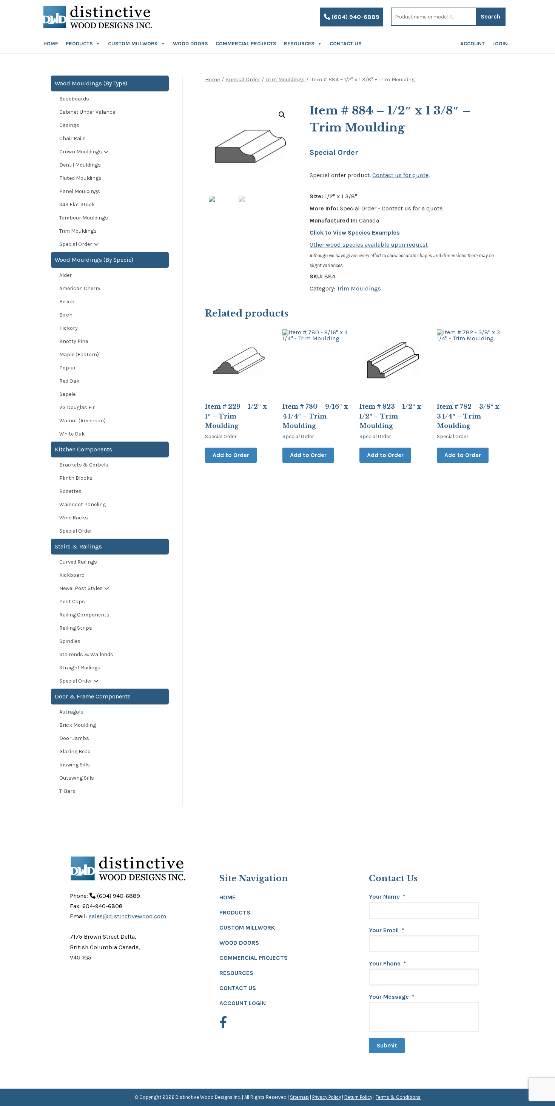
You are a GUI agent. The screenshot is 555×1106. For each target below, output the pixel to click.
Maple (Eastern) (79, 354)
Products (79, 43)
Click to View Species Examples (355, 232)
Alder (65, 275)
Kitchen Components (83, 449)
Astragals (71, 712)
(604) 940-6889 (354, 16)
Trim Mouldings (285, 79)
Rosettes (70, 491)
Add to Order (231, 455)
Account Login (242, 1003)
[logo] (97, 17)
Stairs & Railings (78, 546)
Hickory (68, 328)
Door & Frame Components (93, 696)
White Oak (72, 434)
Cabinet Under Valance (87, 112)
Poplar (67, 368)
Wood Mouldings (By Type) (91, 83)
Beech (66, 301)
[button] (282, 115)
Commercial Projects (246, 43)
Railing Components (84, 615)
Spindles (69, 641)
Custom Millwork (133, 43)
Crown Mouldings (80, 151)
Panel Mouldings (79, 191)
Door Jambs (74, 738)
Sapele (67, 394)
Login (500, 43)
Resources (299, 43)
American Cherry (79, 288)
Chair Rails (72, 138)
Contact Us (346, 43)
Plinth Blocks (75, 478)
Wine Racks (73, 517)
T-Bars (67, 791)
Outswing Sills (76, 778)
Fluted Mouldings (80, 178)
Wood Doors (190, 43)
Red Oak (69, 381)
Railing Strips (75, 628)
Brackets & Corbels (83, 465)
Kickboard (72, 575)
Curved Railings (78, 562)
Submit (386, 1045)
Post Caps (72, 601)
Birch (65, 315)
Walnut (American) (82, 420)
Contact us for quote (400, 175)
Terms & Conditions (398, 1097)
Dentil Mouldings (80, 165)
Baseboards (74, 99)
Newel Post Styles (81, 588)
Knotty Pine (73, 341)
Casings (69, 125)
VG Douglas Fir (77, 407)
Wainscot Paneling (82, 504)
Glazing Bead (75, 751)
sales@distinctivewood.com (127, 916)
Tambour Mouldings (83, 218)
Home (50, 43)
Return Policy (358, 1097)
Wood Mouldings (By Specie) (94, 259)
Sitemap (299, 1097)
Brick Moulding (77, 725)
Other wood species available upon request (369, 244)
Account (472, 43)
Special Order (242, 79)
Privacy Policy (326, 1097)
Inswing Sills (74, 765)
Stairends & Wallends (86, 654)
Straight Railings (79, 667)
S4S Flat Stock (77, 204)
